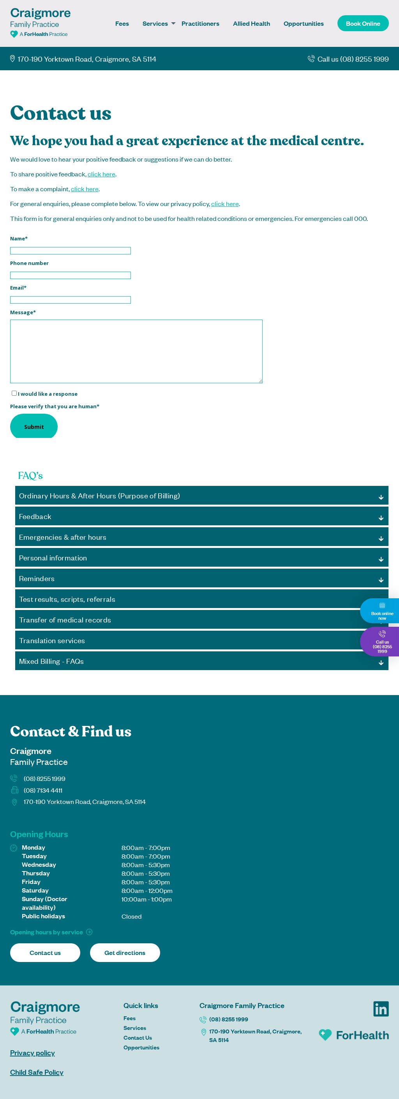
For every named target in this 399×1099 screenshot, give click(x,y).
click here (101, 173)
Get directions (124, 952)
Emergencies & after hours (63, 536)
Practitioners (200, 23)
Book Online (363, 23)
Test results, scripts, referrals (67, 598)
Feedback (35, 516)
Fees (122, 23)
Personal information (53, 557)
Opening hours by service (46, 931)
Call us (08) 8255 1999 (353, 58)
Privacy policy (32, 1052)
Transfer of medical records (65, 619)
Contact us (45, 952)
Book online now (382, 615)
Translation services (52, 640)
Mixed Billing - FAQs (51, 660)
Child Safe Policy (37, 1072)
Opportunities (304, 23)
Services (155, 23)
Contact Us (138, 1037)
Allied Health (251, 23)
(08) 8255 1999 (44, 778)
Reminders (37, 578)
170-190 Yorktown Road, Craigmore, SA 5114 (255, 1035)
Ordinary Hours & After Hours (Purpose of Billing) (99, 495)
